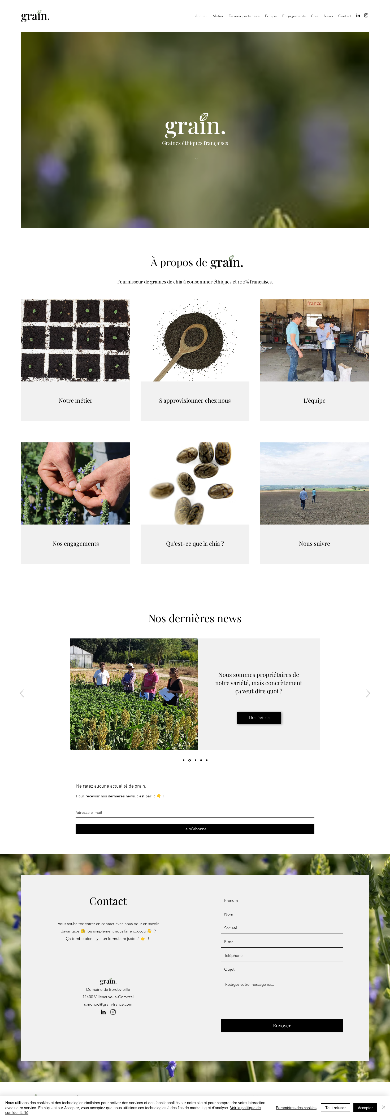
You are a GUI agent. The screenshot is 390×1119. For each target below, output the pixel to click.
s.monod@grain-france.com (108, 1004)
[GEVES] (189, 760)
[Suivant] (368, 694)
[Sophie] (201, 760)
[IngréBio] (183, 760)
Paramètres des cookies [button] (296, 1107)
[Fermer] (383, 1107)
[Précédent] (22, 694)
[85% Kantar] (195, 760)
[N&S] (206, 760)
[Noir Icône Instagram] (366, 15)
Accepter (365, 1107)
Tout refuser (335, 1107)
